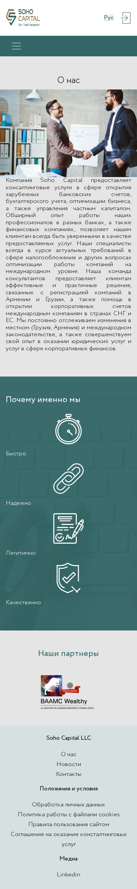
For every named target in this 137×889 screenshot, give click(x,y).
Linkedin (68, 874)
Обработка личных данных (68, 804)
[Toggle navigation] (16, 46)
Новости (68, 764)
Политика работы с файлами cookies (69, 814)
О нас (68, 754)
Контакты (68, 774)
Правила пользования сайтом (68, 824)
